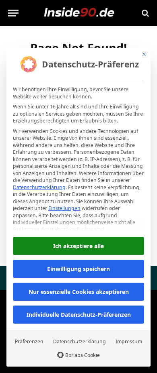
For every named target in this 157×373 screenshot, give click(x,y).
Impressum (129, 341)
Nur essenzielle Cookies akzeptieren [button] (79, 292)
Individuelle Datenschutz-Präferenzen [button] (79, 314)
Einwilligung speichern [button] (78, 269)
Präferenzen (29, 341)
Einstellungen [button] (64, 208)
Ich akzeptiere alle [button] (78, 246)
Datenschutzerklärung (39, 187)
